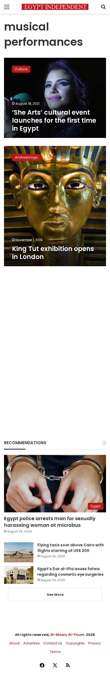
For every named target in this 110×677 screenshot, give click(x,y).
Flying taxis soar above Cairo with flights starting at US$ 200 (70, 547)
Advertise (31, 643)
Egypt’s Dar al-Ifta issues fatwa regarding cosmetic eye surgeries (70, 571)
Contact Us (52, 643)
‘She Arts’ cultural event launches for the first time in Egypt (54, 120)
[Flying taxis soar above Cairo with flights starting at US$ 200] (18, 552)
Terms (55, 651)
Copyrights (75, 643)
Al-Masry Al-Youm (67, 634)
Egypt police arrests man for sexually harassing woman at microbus (50, 521)
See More (55, 594)
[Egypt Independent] (55, 7)
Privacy (94, 643)
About (14, 643)
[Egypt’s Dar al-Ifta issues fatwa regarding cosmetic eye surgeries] (18, 575)
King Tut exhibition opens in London (53, 252)
